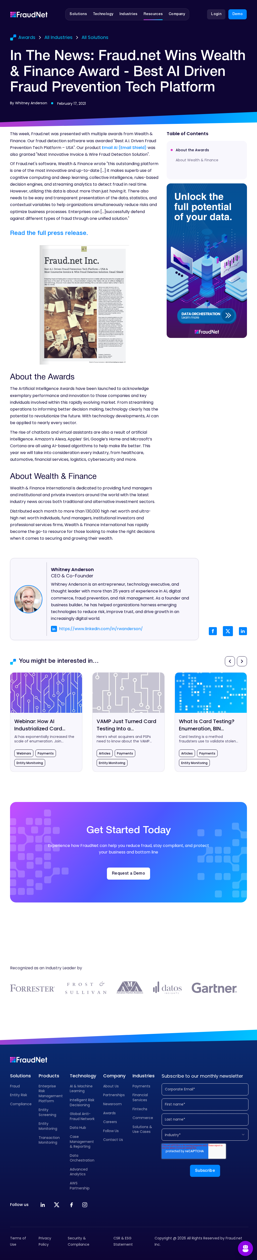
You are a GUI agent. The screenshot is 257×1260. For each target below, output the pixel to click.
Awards (109, 1113)
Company (114, 1076)
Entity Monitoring (48, 1126)
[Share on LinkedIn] (243, 631)
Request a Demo (128, 873)
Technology (83, 1076)
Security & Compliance (78, 1241)
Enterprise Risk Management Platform (51, 1093)
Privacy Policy (45, 1241)
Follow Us (111, 1130)
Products (49, 1076)
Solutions (20, 1076)
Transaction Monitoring (49, 1140)
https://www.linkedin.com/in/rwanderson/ (101, 629)
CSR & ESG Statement (123, 1241)
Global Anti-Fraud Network (82, 1116)
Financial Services (140, 1097)
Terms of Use (18, 1241)
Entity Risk (18, 1094)
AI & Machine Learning (81, 1089)
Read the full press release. (49, 233)
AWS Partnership (80, 1186)
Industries (144, 1076)
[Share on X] (228, 631)
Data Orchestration (82, 1158)
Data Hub (78, 1127)
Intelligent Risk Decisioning (82, 1102)
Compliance (21, 1103)
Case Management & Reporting (82, 1141)
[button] (78, 14)
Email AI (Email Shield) (124, 147)
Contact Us (113, 1139)
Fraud (15, 1086)
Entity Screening (47, 1112)
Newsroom (112, 1103)
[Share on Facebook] (213, 631)
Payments (141, 1086)
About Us (111, 1086)
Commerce (143, 1117)
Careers (110, 1121)
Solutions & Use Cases (142, 1129)
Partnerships (114, 1094)
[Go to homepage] (28, 14)
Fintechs (140, 1109)
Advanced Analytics (79, 1172)
